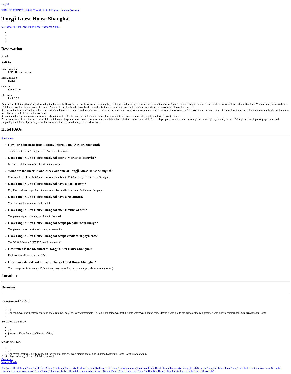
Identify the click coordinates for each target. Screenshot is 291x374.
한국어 (37, 10)
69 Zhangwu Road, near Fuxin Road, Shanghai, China (30, 26)
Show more (7, 138)
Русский (74, 10)
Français (55, 10)
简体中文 (6, 10)
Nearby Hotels (9, 362)
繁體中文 (18, 10)
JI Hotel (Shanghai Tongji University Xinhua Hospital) (66, 368)
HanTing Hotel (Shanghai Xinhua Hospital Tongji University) (181, 371)
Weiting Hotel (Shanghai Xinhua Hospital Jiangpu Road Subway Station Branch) (76, 371)
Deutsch (46, 10)
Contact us (7, 359)
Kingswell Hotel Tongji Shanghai (19, 368)
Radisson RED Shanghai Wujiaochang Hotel (119, 368)
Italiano (65, 10)
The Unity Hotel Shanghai (134, 371)
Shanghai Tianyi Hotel (219, 368)
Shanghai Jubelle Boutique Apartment (251, 368)
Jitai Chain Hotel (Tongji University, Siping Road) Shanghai (175, 368)
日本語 (28, 10)
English (5, 4)
